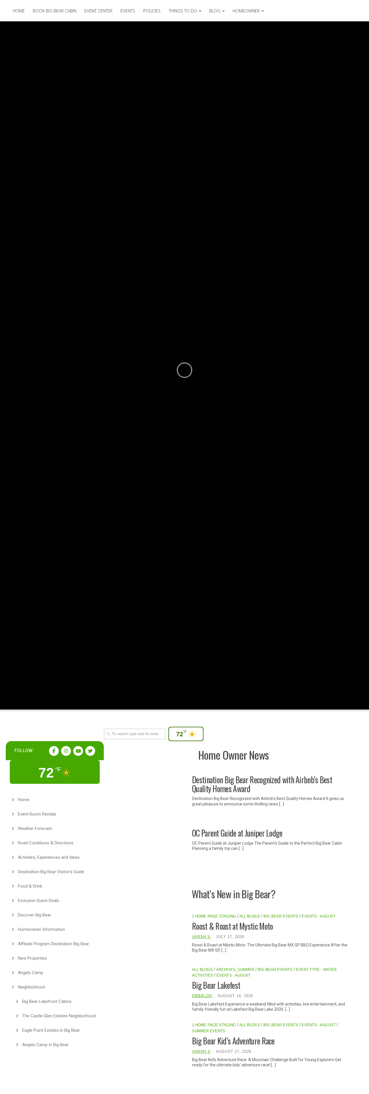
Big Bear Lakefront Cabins (46, 1001)
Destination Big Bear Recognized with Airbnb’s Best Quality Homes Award (262, 784)
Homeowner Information (41, 929)
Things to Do (183, 11)
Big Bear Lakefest (216, 985)
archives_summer (235, 969)
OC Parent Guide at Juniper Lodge (237, 833)
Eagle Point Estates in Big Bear (51, 1030)
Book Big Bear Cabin (54, 11)
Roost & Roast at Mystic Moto (232, 926)
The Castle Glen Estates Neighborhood (59, 1015)
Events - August (319, 916)
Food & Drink (30, 886)
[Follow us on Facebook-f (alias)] (54, 751)
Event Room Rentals (37, 814)
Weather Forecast (35, 828)
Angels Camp (30, 972)
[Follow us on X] (90, 751)
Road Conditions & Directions (46, 843)
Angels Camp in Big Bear (45, 1044)
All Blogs (249, 916)
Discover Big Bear (34, 915)
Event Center (98, 11)
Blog (215, 11)
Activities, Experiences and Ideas (49, 857)
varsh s (201, 937)
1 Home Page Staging (214, 916)
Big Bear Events (280, 916)
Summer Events (208, 1031)
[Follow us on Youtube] (78, 751)
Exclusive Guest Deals (38, 900)
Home (19, 11)
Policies (152, 11)
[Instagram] (66, 751)
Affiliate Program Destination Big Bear (53, 943)
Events (128, 11)
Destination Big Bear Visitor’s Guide (51, 871)
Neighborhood (31, 987)
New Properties (32, 958)
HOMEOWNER (246, 11)
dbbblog (202, 996)
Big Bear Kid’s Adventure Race (233, 1041)
